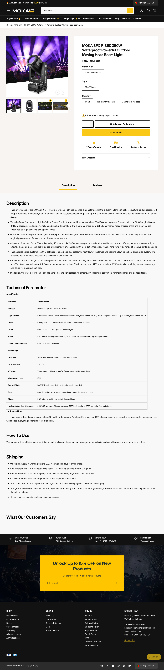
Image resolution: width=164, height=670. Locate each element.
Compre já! (116, 132)
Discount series (31, 18)
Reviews (97, 185)
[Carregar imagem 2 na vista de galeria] (29, 106)
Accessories (88, 18)
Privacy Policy (52, 630)
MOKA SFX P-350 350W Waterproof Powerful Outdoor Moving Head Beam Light (49, 25)
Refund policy (91, 645)
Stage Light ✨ (71, 18)
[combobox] (87, 10)
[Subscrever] (116, 583)
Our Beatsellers (13, 619)
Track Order (90, 634)
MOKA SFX (16, 666)
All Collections (13, 638)
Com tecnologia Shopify (29, 666)
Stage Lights (12, 630)
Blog (48, 627)
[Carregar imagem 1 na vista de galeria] (13, 106)
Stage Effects (12, 627)
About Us (50, 615)
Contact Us (51, 619)
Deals (9, 623)
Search (88, 615)
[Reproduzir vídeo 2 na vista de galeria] (60, 106)
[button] (8, 10)
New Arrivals (12, 615)
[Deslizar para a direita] (63, 92)
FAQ (87, 638)
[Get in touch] (148, 10)
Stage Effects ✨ (51, 18)
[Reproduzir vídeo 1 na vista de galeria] (45, 106)
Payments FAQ (91, 630)
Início (11, 25)
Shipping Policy (92, 627)
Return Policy (91, 619)
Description (68, 185)
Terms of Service (53, 623)
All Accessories (13, 634)
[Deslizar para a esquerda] (58, 92)
